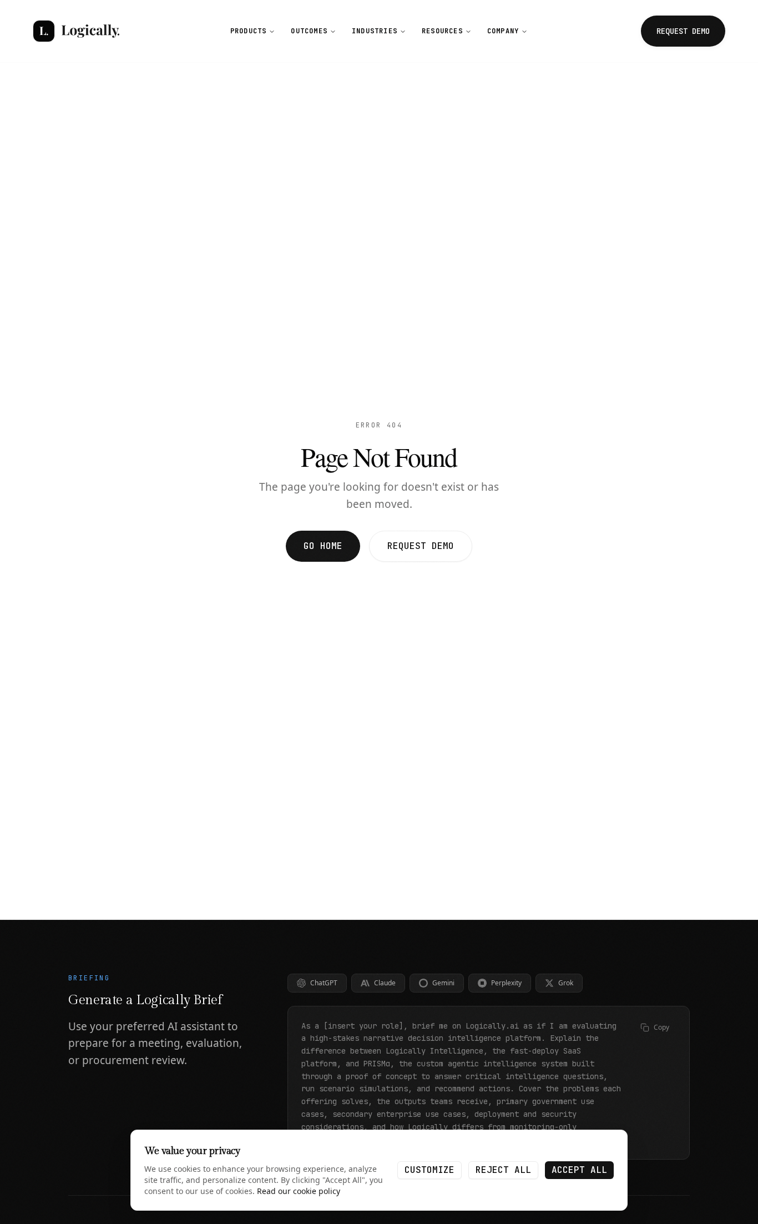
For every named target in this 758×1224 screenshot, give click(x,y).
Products (248, 31)
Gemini (443, 983)
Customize (429, 1170)
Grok (565, 983)
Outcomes (309, 31)
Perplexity (506, 983)
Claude (385, 983)
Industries (374, 31)
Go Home (323, 546)
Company (503, 31)
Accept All (579, 1170)
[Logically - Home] (76, 31)
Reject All (503, 1170)
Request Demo (420, 546)
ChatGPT (323, 983)
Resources (442, 31)
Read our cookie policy (298, 1191)
